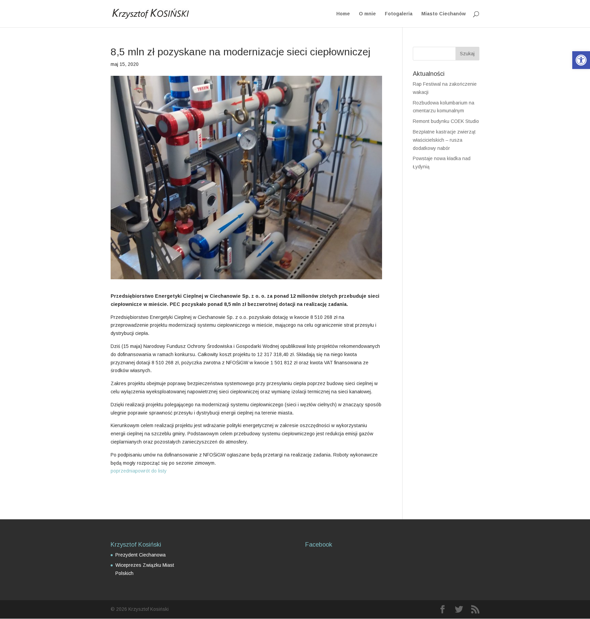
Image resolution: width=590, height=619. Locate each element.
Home (343, 13)
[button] (581, 60)
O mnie (367, 13)
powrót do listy (151, 471)
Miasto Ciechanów (443, 13)
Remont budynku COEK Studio (446, 121)
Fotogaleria (398, 13)
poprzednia (123, 471)
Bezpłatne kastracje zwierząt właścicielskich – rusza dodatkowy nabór (444, 140)
